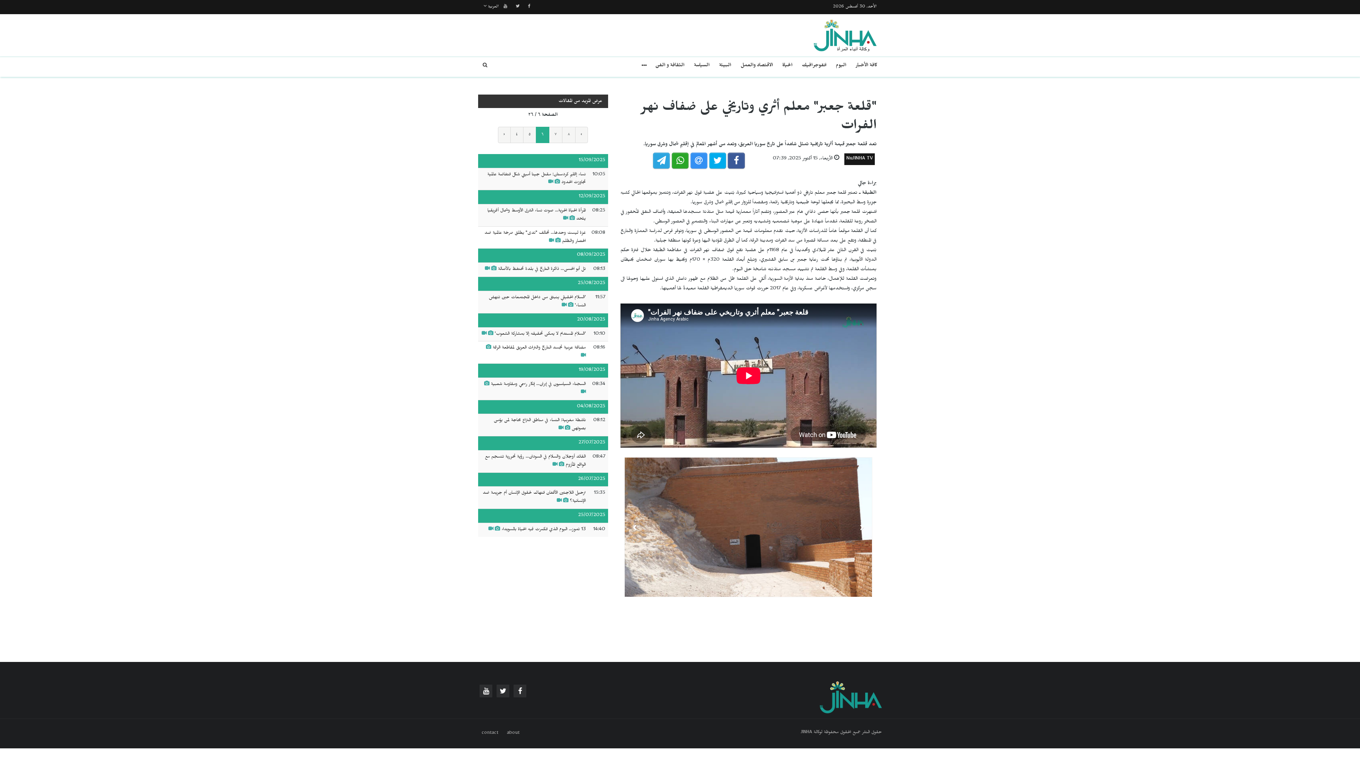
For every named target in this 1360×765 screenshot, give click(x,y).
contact (490, 733)
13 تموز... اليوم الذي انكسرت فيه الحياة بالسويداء (544, 530)
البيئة (725, 66)
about (513, 733)
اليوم (841, 66)
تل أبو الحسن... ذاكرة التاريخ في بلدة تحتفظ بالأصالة (542, 269)
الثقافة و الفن (670, 66)
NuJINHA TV (859, 159)
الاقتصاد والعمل (757, 66)
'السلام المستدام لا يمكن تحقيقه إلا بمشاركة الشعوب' (540, 334)
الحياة (787, 66)
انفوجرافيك (814, 66)
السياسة (702, 66)
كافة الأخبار (866, 66)
